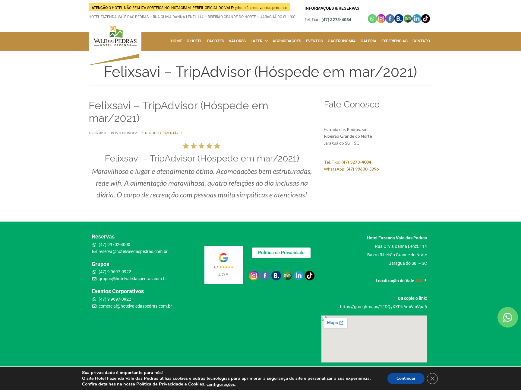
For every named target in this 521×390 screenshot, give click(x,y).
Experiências (394, 41)
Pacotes (215, 41)
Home (176, 41)
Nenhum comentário (163, 133)
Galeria (369, 41)
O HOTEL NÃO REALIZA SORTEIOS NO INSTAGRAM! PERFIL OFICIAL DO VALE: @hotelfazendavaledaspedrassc (189, 8)
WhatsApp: (351, 168)
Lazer (256, 41)
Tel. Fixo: (347, 162)
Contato (421, 41)
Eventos (314, 41)
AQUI (420, 280)
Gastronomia (342, 41)
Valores (237, 41)
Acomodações (287, 41)
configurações (221, 384)
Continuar (405, 378)
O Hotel (194, 41)
